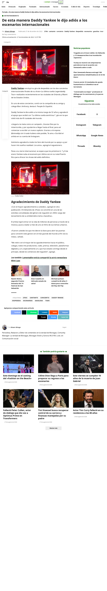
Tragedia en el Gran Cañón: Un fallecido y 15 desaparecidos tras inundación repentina (89, 55)
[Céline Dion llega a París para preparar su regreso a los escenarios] (53, 363)
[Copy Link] (45, 42)
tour (101, 31)
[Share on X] (19, 42)
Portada (5, 12)
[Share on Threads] (41, 42)
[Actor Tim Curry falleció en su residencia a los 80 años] (88, 398)
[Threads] (81, 144)
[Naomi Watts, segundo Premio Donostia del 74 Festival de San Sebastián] (20, 270)
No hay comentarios (9, 34)
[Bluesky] (97, 144)
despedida (79, 31)
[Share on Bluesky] (5, 131)
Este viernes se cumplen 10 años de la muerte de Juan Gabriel (87, 378)
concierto (60, 31)
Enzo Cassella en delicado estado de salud (38, 281)
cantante (52, 31)
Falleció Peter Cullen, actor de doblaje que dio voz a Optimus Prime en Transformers (17, 414)
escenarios (88, 31)
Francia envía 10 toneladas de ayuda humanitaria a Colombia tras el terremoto (88, 84)
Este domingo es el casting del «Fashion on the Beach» (17, 377)
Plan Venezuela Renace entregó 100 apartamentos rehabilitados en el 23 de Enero (89, 74)
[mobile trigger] (4, 2)
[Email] (5, 136)
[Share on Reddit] (32, 42)
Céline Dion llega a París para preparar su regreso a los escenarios (53, 378)
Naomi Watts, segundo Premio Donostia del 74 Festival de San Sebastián (17, 283)
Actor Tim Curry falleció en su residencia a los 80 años (88, 411)
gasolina (96, 31)
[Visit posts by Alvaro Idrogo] (4, 327)
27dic (46, 31)
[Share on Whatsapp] (23, 42)
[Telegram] (97, 123)
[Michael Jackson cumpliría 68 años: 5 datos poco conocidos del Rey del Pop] (60, 270)
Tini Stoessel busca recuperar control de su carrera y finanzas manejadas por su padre (53, 414)
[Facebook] (81, 112)
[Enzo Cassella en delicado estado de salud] (40, 270)
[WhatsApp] (81, 133)
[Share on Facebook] (14, 42)
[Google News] (97, 133)
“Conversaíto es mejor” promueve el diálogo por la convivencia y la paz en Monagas (88, 94)
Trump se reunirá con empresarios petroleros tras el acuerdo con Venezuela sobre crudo (87, 65)
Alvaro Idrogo (10, 31)
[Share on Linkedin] (27, 42)
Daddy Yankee (69, 31)
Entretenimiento (11, 15)
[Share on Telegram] (36, 42)
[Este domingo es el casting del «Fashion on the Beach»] (18, 363)
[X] (68, 327)
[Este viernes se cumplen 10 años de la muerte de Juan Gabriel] (88, 363)
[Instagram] (81, 123)
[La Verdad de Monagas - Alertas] (53, 2)
